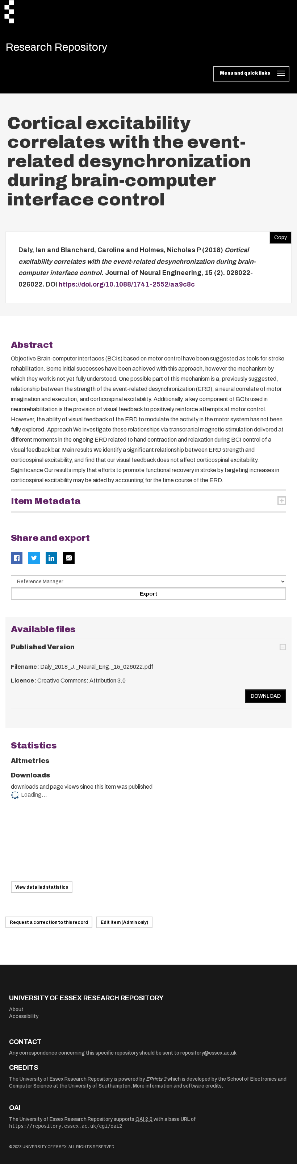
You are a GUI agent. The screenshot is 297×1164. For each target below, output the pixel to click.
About (16, 1009)
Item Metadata (46, 501)
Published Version (43, 647)
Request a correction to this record (49, 922)
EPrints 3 (156, 1079)
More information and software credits (177, 1086)
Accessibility (23, 1016)
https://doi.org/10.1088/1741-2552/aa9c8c (127, 284)
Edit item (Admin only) (124, 922)
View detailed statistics (41, 887)
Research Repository (56, 47)
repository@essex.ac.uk (208, 1053)
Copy (278, 235)
